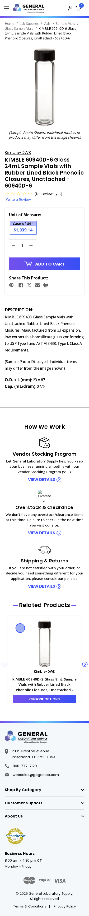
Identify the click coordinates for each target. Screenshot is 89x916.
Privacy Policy (65, 906)
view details (41, 479)
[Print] (45, 285)
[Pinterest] (11, 285)
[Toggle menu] (6, 8)
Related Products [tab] (44, 605)
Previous (4, 664)
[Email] (37, 285)
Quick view (20, 628)
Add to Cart (49, 264)
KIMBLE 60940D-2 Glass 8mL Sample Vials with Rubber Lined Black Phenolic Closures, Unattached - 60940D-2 (44, 685)
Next (85, 664)
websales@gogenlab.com (36, 774)
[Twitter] (29, 285)
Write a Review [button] (18, 199)
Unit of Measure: (25, 214)
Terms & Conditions (29, 906)
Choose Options (44, 699)
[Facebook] (21, 285)
